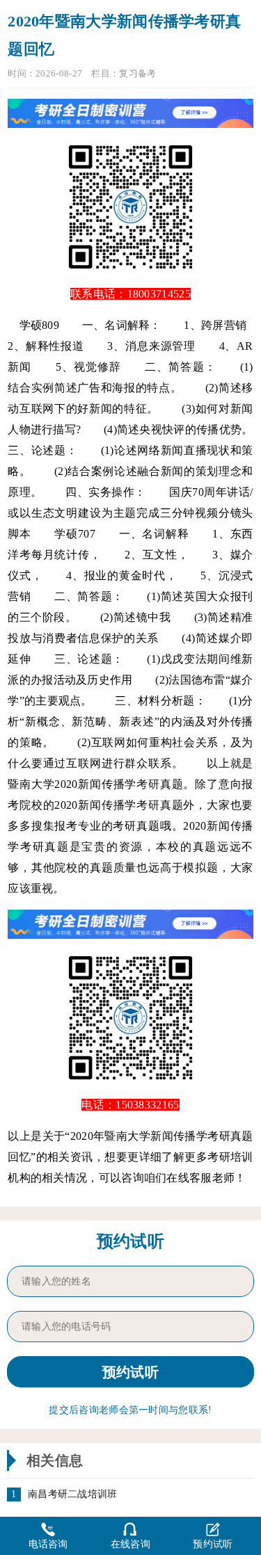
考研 (148, 784)
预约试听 (212, 1544)
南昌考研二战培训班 (73, 1494)
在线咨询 (130, 1544)
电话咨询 (48, 1544)
